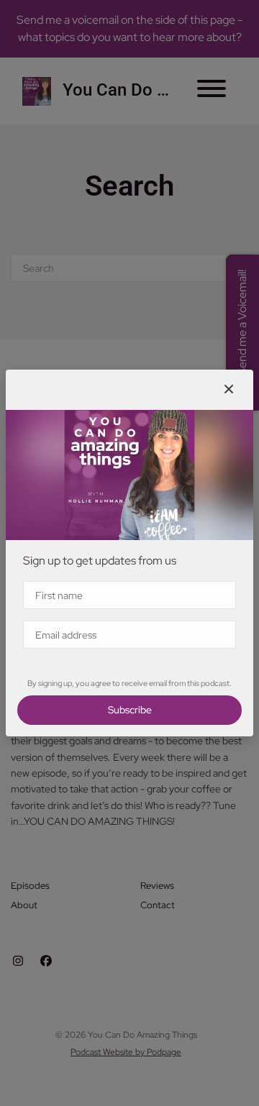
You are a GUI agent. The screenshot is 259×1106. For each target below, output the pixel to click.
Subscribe (130, 709)
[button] (229, 389)
